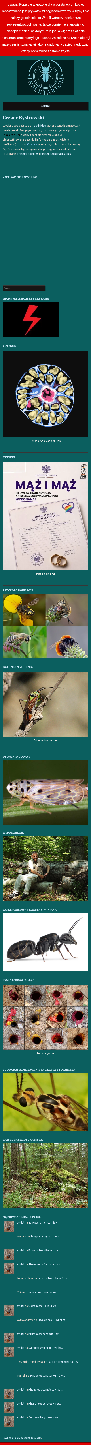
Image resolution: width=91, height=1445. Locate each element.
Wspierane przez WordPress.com (22, 1437)
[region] (46, 792)
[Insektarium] (45, 96)
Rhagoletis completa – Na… (45, 1389)
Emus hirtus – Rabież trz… (44, 1250)
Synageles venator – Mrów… (46, 1347)
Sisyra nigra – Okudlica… (43, 1306)
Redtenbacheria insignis (55, 153)
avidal (20, 1222)
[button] (46, 792)
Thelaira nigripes (27, 153)
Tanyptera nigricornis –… (43, 1222)
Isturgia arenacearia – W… (44, 1334)
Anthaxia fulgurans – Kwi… (44, 1417)
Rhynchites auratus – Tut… (45, 1403)
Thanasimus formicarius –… (45, 1264)
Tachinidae (39, 125)
